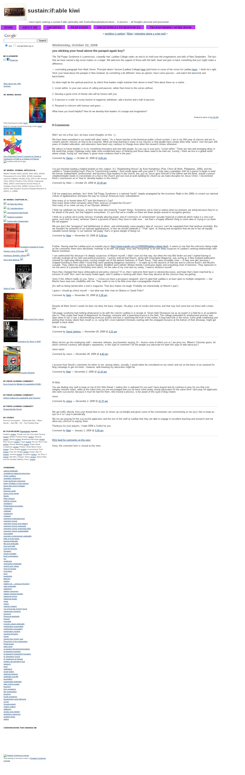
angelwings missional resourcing (17, 473)
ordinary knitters (10, 606)
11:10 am (102, 371)
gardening (8, 561)
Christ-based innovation (13, 506)
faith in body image (11, 539)
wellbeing (7, 709)
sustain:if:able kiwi (54, 10)
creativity (7, 516)
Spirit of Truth (9, 288)
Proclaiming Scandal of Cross (31, 247)
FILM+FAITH (79, 27)
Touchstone (25, 431)
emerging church (10, 521)
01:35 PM (214, 117)
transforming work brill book (15, 699)
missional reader (10, 599)
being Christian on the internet (16, 483)
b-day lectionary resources (14, 481)
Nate (68, 235)
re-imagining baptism (12, 651)
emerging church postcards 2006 (17, 529)
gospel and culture (11, 566)
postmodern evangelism (13, 626)
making (7, 581)
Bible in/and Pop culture (34, 319)
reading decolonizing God (14, 661)
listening (7, 579)
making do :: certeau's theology (17, 584)
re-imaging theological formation (17, 649)
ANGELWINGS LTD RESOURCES (118, 27)
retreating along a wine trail (150, 33)
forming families (10, 554)
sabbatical (8, 669)
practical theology (11, 634)
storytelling (8, 679)
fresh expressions (11, 556)
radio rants (8, 646)
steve (69, 401)
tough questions (10, 697)
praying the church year (13, 639)
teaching (7, 687)
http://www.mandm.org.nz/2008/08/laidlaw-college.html (139, 246)
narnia (6, 604)
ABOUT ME (29, 27)
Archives (7, 86)
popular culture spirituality (14, 624)
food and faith (9, 546)
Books (6, 496)
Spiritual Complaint (15, 217)
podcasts (7, 621)
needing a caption (115, 33)
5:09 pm (99, 430)
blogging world (10, 491)
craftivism (7, 511)
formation (7, 551)
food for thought (10, 549)
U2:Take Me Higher (15, 204)
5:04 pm (103, 235)
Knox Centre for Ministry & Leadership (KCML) (22, 384)
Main (130, 33)
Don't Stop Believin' (12, 260)
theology (7, 694)
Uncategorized (10, 704)
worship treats (9, 717)
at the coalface (10, 476)
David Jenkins (73, 331)
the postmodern (10, 692)
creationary (8, 513)
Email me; (14, 60)
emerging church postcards (15, 526)
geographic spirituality (13, 564)
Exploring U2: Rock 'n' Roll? (29, 341)
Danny (69, 158)
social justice (9, 672)
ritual (6, 666)
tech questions (10, 689)
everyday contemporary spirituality (18, 536)
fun (5, 559)
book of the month (11, 493)
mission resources (11, 591)
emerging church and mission (16, 523)
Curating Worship (27, 373)
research (7, 664)
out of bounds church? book (15, 609)
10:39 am (102, 183)
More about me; (10, 84)
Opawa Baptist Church (12, 409)
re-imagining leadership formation (17, 654)
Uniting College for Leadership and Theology (21, 398)
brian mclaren (9, 498)
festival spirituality (11, 541)
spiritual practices (11, 674)
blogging (7, 488)
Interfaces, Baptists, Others (15, 255)
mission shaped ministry (13, 594)
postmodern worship (12, 631)
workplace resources (12, 714)
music (6, 601)
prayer (6, 636)
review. (6, 454)
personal (7, 614)
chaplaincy (8, 503)
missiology (8, 589)
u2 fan (6, 702)
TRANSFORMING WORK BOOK (171, 27)
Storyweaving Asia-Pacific (17, 213)
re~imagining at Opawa (13, 659)
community (8, 508)
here (143, 69)
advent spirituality (11, 471)
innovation (8, 571)
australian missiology (12, 478)
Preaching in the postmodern (16, 641)
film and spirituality (11, 544)
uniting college (10, 707)
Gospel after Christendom (17, 221)
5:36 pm (103, 295)
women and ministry (12, 712)
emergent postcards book (14, 518)
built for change (10, 501)
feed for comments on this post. (71, 440)
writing (6, 719)
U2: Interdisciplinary (15, 208)
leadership (8, 576)
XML (19, 84)
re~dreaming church (12, 656)
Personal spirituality (12, 616)
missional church (10, 596)
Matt (68, 371)
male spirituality (10, 586)
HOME (8, 27)
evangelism (8, 534)
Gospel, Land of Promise (14, 251)
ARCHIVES (54, 27)
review (13, 434)
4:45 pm (102, 158)
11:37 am (103, 401)
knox (6, 574)
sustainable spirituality (13, 682)
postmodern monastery (13, 629)
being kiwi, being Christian (14, 486)
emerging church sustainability (16, 531)
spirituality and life (11, 677)
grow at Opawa (10, 569)
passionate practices (12, 611)
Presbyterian (9, 644)
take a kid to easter (12, 684)
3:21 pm (113, 331)
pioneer (7, 619)
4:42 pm (104, 354)
